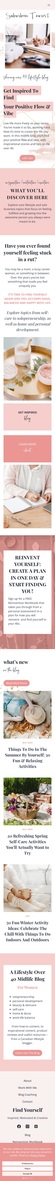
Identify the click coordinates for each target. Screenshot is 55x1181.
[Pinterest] (36, 1126)
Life (28, 916)
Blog (27, 1135)
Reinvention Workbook (28, 1142)
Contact (27, 1101)
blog (27, 420)
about (27, 451)
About (28, 1081)
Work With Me (27, 1088)
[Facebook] (19, 1126)
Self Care (27, 742)
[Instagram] (27, 1126)
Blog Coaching (27, 1094)
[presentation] (27, 715)
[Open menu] (48, 5)
